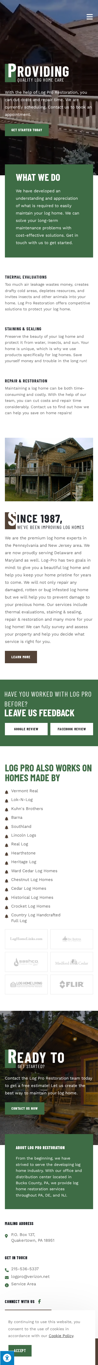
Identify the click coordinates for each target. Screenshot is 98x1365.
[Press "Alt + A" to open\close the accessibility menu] (7, 1358)
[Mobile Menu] (90, 16)
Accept (20, 1350)
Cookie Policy (61, 1335)
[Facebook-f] (39, 1301)
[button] (27, 130)
